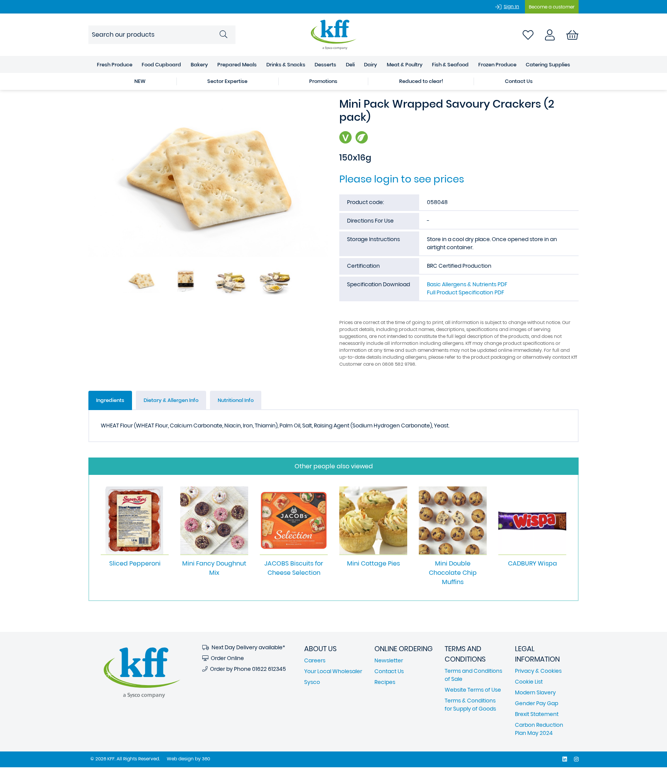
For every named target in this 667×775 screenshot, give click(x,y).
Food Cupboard (161, 64)
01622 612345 (269, 669)
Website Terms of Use (473, 690)
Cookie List (529, 682)
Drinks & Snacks (285, 64)
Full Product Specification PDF (465, 292)
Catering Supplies (548, 64)
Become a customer (552, 6)
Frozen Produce (497, 64)
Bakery (199, 64)
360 (206, 758)
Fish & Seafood (450, 64)
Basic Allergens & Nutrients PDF (467, 284)
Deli (350, 64)
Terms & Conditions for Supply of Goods (470, 705)
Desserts (325, 64)
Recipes (384, 682)
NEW (140, 81)
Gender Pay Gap (536, 703)
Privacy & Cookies (538, 671)
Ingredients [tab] (110, 400)
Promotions (323, 81)
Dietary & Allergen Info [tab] (171, 400)
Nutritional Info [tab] (236, 400)
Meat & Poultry (405, 64)
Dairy (370, 64)
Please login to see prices (401, 179)
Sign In (511, 6)
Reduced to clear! (421, 81)
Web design (180, 758)
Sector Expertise (227, 81)
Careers (314, 660)
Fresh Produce (114, 64)
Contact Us (519, 81)
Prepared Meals (237, 64)
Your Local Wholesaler (333, 671)
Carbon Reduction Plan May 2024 (539, 729)
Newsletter (388, 660)
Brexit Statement (537, 714)
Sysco (312, 682)
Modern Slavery (535, 692)
